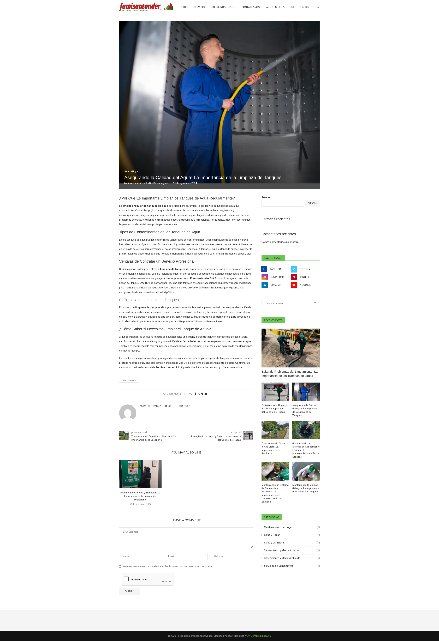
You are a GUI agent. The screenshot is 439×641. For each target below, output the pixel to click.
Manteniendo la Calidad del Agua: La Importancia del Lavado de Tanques (305, 488)
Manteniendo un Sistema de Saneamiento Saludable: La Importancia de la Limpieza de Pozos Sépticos (275, 493)
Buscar (266, 197)
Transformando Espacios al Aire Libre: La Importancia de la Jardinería (275, 448)
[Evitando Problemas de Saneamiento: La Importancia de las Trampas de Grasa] (291, 348)
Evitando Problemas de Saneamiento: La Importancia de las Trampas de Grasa (290, 374)
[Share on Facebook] (195, 393)
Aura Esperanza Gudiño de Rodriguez (147, 183)
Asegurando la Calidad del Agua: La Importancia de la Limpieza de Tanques (305, 410)
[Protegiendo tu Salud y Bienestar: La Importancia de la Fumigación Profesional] (140, 474)
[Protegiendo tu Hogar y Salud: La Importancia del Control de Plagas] (275, 392)
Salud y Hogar (292, 534)
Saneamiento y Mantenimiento (292, 550)
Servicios (199, 7)
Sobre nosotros (222, 7)
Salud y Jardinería (292, 542)
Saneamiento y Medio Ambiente (292, 558)
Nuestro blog (299, 7)
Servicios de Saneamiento (292, 565)
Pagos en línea (274, 7)
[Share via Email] (206, 393)
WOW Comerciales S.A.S (258, 635)
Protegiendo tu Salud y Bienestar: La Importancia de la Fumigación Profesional (140, 496)
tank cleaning (128, 380)
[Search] (318, 7)
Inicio (184, 7)
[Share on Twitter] (199, 393)
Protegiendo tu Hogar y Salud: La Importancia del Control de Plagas (274, 408)
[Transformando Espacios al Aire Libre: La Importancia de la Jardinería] (275, 430)
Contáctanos (250, 7)
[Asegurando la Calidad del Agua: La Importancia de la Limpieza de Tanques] (306, 392)
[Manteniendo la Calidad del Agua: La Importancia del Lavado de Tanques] (306, 471)
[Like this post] (192, 393)
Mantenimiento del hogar (292, 527)
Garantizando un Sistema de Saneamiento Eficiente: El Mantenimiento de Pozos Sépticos (306, 450)
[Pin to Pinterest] (202, 393)
